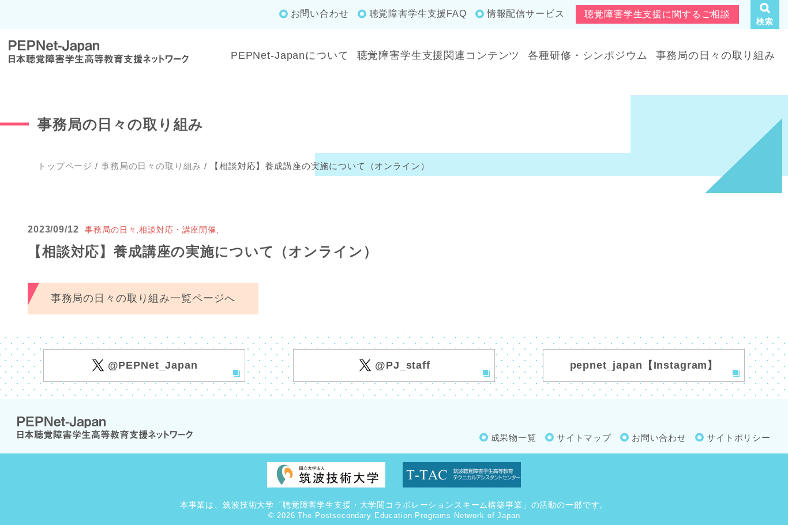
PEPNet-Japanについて (290, 55)
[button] (765, 14)
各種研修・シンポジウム (587, 55)
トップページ (64, 166)
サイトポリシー (739, 437)
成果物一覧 (513, 437)
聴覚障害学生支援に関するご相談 (657, 14)
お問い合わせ (320, 13)
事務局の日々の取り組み (715, 55)
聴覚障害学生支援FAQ (418, 13)
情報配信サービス (526, 13)
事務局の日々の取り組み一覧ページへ (143, 298)
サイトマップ (584, 437)
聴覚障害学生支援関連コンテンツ (438, 55)
